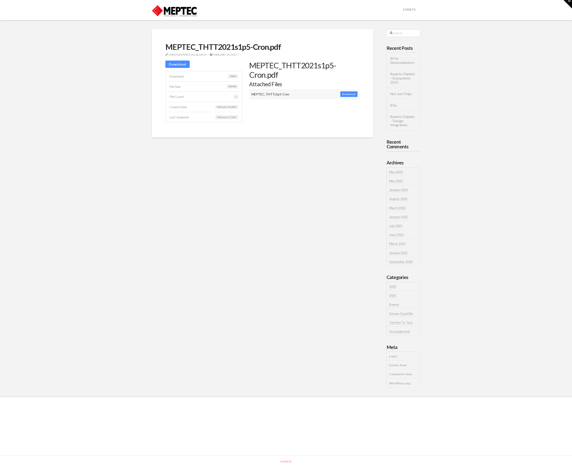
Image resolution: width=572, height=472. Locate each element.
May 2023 (396, 181)
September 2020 (401, 262)
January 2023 (398, 190)
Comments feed (400, 374)
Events (394, 304)
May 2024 (396, 172)
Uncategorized (399, 331)
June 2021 (396, 235)
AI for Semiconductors (402, 60)
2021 (392, 295)
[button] (568, 4)
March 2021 (397, 243)
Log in (393, 356)
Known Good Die (401, 313)
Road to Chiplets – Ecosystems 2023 (402, 78)
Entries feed (397, 365)
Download (177, 64)
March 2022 (397, 208)
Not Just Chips (401, 94)
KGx (393, 105)
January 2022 (398, 217)
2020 (392, 286)
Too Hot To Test (401, 322)
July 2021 (395, 226)
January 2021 (398, 253)
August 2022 (398, 199)
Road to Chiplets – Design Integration (402, 121)
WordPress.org (399, 383)
